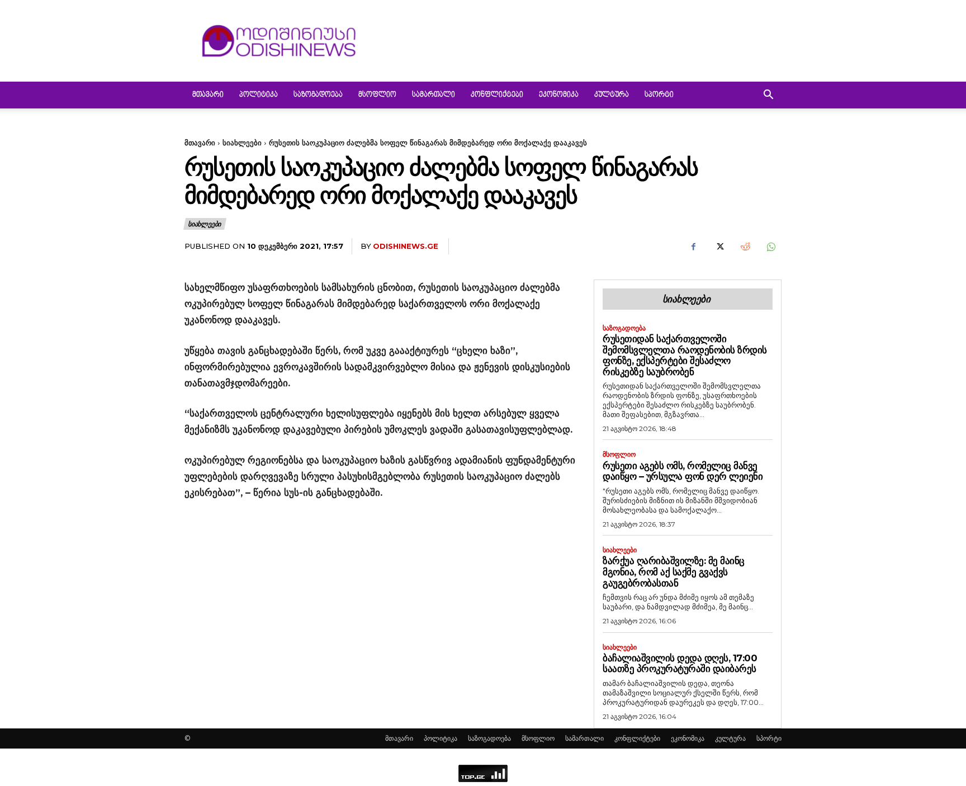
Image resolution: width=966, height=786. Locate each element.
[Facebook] (693, 246)
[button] (768, 96)
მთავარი (208, 95)
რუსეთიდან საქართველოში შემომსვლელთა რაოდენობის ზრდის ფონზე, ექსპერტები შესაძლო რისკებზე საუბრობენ (685, 355)
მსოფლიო (377, 95)
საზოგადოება (318, 95)
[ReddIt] (744, 246)
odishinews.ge (405, 246)
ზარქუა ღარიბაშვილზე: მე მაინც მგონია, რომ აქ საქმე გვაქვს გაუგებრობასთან (674, 571)
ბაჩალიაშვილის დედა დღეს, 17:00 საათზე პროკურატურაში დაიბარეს (680, 663)
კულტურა (611, 95)
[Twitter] (719, 246)
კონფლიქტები (497, 95)
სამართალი (433, 95)
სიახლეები (242, 142)
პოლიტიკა (258, 95)
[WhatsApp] (770, 246)
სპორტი (659, 95)
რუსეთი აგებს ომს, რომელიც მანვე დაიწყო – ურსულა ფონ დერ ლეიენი (683, 471)
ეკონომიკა (559, 95)
